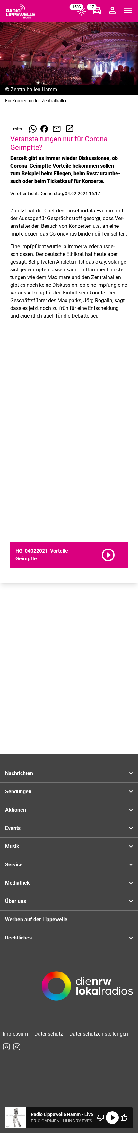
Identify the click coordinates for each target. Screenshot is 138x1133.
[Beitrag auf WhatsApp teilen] (33, 129)
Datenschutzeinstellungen (98, 1034)
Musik (12, 846)
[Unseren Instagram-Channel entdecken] (17, 1047)
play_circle (112, 1117)
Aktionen (15, 810)
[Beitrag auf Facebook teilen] (44, 129)
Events (13, 828)
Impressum (15, 1034)
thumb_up (124, 1117)
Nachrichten (19, 773)
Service (13, 865)
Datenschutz (48, 1034)
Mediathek (17, 883)
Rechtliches (18, 938)
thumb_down (101, 1117)
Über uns (15, 901)
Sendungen (18, 792)
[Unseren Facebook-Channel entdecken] (6, 1047)
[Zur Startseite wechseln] (20, 12)
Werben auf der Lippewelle (36, 919)
